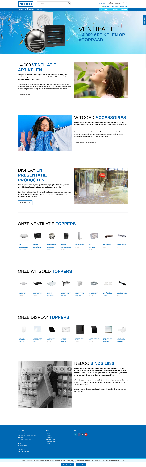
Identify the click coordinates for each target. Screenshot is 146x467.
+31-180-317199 (102, 3)
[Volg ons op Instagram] (83, 434)
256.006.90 (105, 342)
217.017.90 (21, 342)
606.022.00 (77, 296)
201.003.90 (63, 342)
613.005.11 (105, 247)
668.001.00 (21, 250)
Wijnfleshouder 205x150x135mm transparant (121, 340)
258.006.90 (35, 342)
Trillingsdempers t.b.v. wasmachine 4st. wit (107, 294)
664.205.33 (119, 247)
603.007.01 (35, 295)
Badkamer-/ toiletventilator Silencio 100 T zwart (66, 246)
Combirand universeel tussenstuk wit (50, 294)
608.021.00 (105, 296)
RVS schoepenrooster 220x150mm (93, 246)
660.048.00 (77, 247)
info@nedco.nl (23, 445)
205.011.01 (49, 341)
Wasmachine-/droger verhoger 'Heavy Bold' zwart (66, 294)
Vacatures (114, 9)
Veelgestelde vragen (51, 441)
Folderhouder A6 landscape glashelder (65, 340)
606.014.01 (63, 296)
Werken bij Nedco (50, 439)
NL (127, 2)
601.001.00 (21, 295)
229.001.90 (119, 342)
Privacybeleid (73, 461)
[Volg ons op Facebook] (79, 434)
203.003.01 (77, 341)
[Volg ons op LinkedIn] (76, 434)
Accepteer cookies (67, 464)
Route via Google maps (26, 439)
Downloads (49, 437)
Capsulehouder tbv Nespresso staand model (37, 340)
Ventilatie (22, 9)
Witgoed (32, 9)
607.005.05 (91, 295)
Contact (124, 9)
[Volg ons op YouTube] (86, 434)
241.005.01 (91, 341)
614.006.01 (63, 249)
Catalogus (104, 9)
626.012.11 (49, 250)
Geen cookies (80, 464)
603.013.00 (49, 296)
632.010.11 (91, 249)
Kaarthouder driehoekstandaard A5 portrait (23, 340)
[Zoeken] (68, 3)
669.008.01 (35, 250)
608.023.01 (119, 295)
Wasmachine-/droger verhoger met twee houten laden (80, 294)
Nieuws (48, 433)
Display (39, 9)
